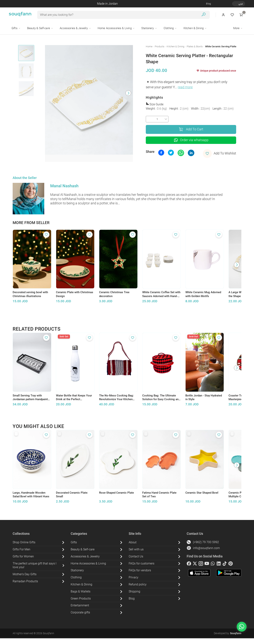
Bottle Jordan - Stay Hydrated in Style (203, 397)
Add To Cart (194, 129)
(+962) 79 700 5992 (206, 542)
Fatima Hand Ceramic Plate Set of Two (159, 494)
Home (149, 46)
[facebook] (189, 564)
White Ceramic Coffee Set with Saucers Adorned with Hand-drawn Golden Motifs (161, 294)
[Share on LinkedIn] (191, 153)
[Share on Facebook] (161, 153)
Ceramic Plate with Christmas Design (74, 294)
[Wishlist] (232, 15)
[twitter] (195, 564)
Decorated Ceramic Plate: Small (72, 494)
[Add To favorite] (46, 234)
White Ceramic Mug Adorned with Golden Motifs (203, 294)
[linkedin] (218, 564)
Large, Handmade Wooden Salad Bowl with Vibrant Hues (31, 494)
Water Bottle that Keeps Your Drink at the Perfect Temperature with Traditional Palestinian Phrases (74, 397)
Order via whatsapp (194, 140)
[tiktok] (224, 564)
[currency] (235, 4)
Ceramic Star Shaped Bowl (201, 492)
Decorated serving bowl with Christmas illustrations (30, 294)
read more (185, 87)
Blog (208, 3)
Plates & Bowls (195, 46)
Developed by (227, 633)
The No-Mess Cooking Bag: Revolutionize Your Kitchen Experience (116, 397)
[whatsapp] (212, 564)
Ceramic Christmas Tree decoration (114, 294)
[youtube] (207, 564)
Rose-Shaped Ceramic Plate (116, 492)
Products (159, 46)
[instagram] (201, 564)
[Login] (223, 15)
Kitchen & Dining (175, 46)
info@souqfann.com (206, 548)
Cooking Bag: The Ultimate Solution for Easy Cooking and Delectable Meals (161, 397)
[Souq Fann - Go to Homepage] (20, 15)
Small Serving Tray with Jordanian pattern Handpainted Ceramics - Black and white (32, 397)
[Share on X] (171, 153)
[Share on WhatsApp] (181, 153)
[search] (203, 15)
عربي (240, 3)
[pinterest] (230, 564)
